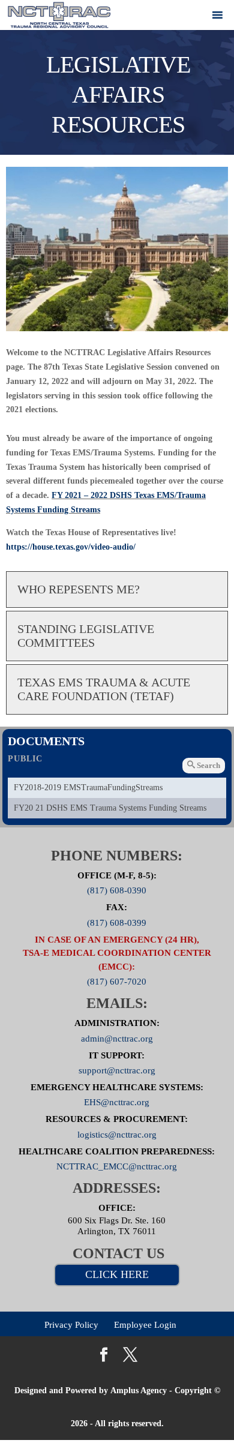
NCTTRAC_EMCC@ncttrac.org (116, 1166)
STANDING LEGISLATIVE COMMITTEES (85, 635)
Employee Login (145, 1324)
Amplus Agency (138, 1390)
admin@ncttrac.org (117, 1038)
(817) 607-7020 (116, 981)
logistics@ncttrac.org (117, 1134)
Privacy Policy (71, 1324)
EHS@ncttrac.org (116, 1102)
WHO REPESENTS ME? (78, 589)
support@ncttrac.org (117, 1070)
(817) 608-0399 (116, 922)
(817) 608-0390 (116, 890)
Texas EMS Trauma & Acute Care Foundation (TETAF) (103, 689)
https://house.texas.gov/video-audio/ (71, 546)
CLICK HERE (117, 1274)
